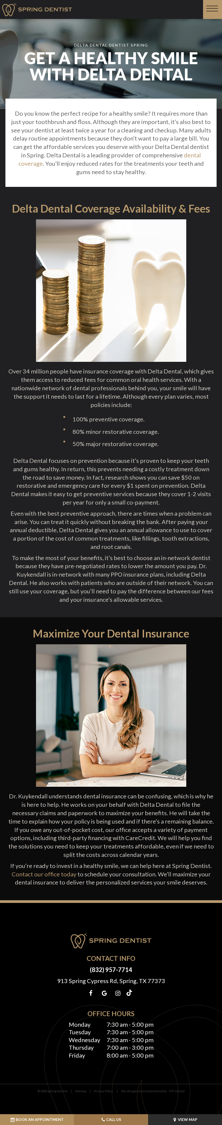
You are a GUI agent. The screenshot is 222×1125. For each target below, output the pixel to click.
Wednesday (84, 1039)
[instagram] (117, 993)
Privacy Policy (103, 1091)
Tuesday (80, 1032)
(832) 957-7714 (111, 969)
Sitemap (80, 1091)
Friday (77, 1055)
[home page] (37, 9)
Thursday (81, 1047)
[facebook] (90, 993)
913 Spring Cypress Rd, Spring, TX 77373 (111, 980)
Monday (79, 1024)
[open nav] (212, 9)
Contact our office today (44, 874)
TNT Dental (177, 1091)
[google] (104, 993)
